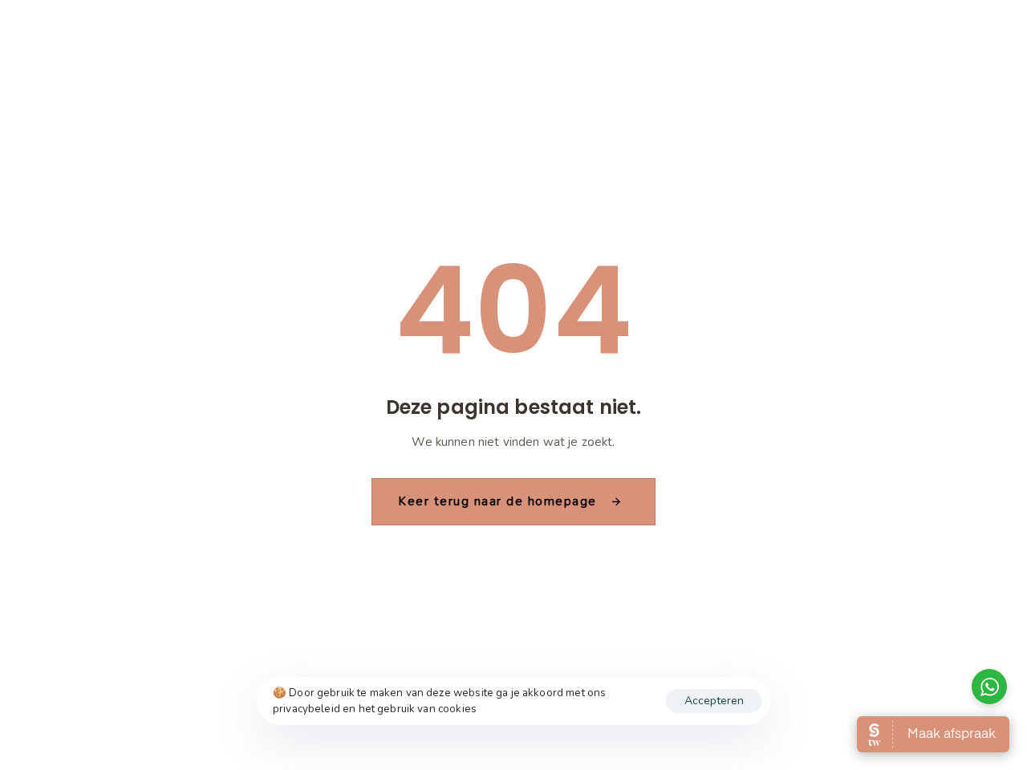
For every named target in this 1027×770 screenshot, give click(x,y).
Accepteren (714, 700)
